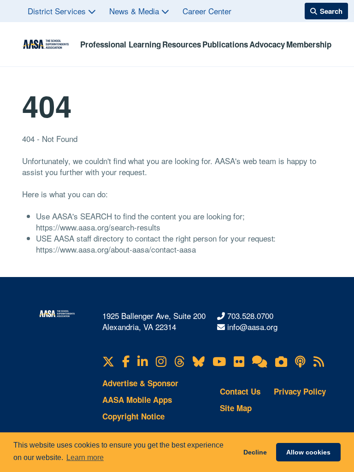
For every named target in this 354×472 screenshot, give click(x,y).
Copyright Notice (133, 416)
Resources (181, 44)
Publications (225, 44)
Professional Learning (120, 44)
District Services (58, 11)
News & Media (135, 11)
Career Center (207, 11)
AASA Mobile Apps (137, 399)
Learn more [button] (85, 457)
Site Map (236, 407)
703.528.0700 (250, 315)
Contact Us (240, 391)
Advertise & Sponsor (140, 383)
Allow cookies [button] (308, 452)
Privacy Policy (300, 391)
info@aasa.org (252, 326)
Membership (308, 44)
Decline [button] (255, 452)
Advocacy (267, 44)
